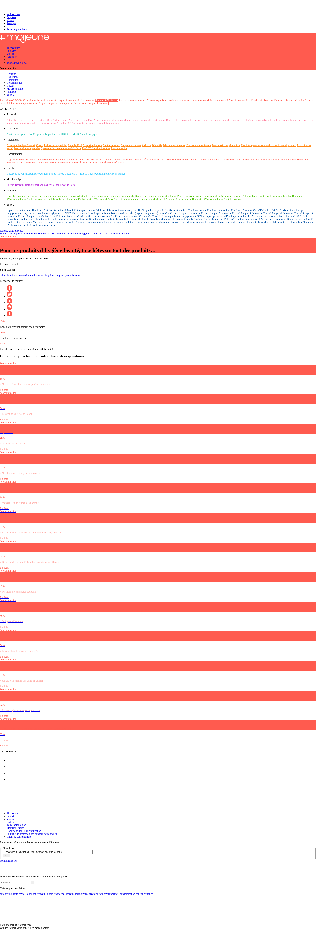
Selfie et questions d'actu (97, 216)
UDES (64, 134)
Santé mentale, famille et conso (30, 123)
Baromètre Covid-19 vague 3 (236, 213)
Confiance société (197, 210)
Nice (71, 120)
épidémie (50, 893)
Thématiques (13, 14)
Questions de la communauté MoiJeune (61, 148)
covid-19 (23, 893)
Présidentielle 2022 (281, 196)
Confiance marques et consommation (187, 100)
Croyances (38, 134)
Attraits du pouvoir (270, 145)
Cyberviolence (51, 184)
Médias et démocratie (275, 222)
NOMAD (74, 134)
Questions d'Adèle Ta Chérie (80, 173)
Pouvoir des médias (191, 120)
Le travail (61, 210)
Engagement (188, 216)
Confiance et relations (176, 210)
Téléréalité (121, 219)
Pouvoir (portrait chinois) (101, 213)
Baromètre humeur (92, 145)
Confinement (26, 219)
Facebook (38, 184)
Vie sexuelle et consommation (267, 216)
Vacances (33, 103)
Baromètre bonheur (17, 145)
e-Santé (92, 210)
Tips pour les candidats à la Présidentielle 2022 (57, 199)
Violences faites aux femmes (111, 210)
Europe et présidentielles (207, 196)
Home (3, 233)
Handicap (37, 210)
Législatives (236, 199)
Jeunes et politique (167, 196)
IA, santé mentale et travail (42, 225)
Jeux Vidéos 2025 (9, 100)
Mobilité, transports (77, 210)
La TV (73, 103)
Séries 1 (4, 103)
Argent (42, 103)
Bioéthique (143, 210)
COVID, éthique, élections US (235, 216)
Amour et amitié (119, 148)
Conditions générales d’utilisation (24, 830)
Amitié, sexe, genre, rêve (19, 134)
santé (15, 893)
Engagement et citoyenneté (21, 213)
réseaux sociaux (74, 893)
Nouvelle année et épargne (51, 100)
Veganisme (161, 100)
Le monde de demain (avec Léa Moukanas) (149, 219)
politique (33, 893)
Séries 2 (309, 100)
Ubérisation (298, 100)
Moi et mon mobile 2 (240, 100)
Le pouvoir (81, 213)
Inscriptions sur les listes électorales (71, 196)
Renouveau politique (146, 196)
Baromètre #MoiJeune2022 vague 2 (100, 199)
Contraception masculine (19, 222)
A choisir (146, 145)
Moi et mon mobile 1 (217, 100)
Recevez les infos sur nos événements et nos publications (32, 851)
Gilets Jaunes (158, 120)
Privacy (10, 184)
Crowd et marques (86, 103)
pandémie (60, 893)
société (99, 893)
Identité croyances (250, 145)
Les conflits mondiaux (107, 123)
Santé (22, 100)
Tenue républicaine (171, 216)
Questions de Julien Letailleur (22, 173)
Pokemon (102, 103)
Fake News (94, 120)
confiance (141, 893)
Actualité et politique (231, 196)
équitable (51, 275)
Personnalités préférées (254, 210)
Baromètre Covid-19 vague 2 (205, 213)
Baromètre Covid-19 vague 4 (266, 213)
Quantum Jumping (129, 199)
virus (85, 893)
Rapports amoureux (131, 145)
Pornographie (157, 210)
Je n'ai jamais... (288, 145)
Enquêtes (11, 17)
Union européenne (99, 196)
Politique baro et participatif (256, 196)
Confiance (236, 210)
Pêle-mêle (157, 145)
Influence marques (18, 103)
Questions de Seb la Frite (51, 173)
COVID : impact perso (207, 216)
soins (77, 275)
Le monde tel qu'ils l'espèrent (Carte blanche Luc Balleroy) (203, 219)
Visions (151, 100)
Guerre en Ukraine (211, 120)
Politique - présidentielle (122, 196)
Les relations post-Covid (71, 216)
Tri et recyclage (294, 222)
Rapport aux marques (58, 103)
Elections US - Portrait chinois (52, 120)
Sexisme (284, 210)
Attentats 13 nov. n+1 (18, 120)
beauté (10, 275)
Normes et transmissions (198, 145)
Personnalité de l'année (83, 123)
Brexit (33, 120)
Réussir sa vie (178, 222)
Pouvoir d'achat (263, 120)
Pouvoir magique (88, 134)
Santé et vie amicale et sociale (73, 219)
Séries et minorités (304, 219)
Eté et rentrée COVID (149, 216)
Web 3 (72, 222)
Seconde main (73, 100)
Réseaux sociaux (24, 184)
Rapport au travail (291, 120)
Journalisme (13, 219)
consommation (22, 275)
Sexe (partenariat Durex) (281, 219)
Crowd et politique (16, 196)
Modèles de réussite (196, 222)
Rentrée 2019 (173, 120)
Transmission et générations (226, 145)
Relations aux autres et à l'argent (251, 219)
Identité (31, 145)
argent (92, 893)
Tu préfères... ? (52, 134)
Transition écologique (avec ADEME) (55, 213)
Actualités (62, 123)
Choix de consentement (19, 836)
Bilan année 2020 (293, 216)
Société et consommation (124, 216)
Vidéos (10, 20)
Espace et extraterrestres (19, 210)
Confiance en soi (111, 145)
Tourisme (269, 100)
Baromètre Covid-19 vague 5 (297, 213)
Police (306, 216)
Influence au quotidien (55, 145)
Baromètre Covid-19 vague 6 (22, 216)
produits (69, 275)
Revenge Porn (67, 184)
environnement (38, 275)
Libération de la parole (45, 219)
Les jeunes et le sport (245, 222)
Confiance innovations (218, 210)
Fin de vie (276, 120)
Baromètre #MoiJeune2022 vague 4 (210, 199)
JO (69, 123)
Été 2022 (87, 148)
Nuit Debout (80, 120)
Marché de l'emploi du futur (118, 222)
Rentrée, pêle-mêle (141, 120)
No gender (131, 210)
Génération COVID (48, 216)
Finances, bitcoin (283, 100)
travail (41, 893)
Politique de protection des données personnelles (32, 833)
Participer (11, 23)
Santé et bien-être (101, 148)
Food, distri (257, 100)
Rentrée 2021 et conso (106, 100)
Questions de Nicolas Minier (110, 173)
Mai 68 (127, 120)
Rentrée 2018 (75, 145)
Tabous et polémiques (174, 145)
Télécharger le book (17, 29)
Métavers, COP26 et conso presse (50, 222)
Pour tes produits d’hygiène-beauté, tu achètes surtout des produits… (96, 233)
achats (3, 275)
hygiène (60, 275)
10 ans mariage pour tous (147, 222)
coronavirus (6, 893)
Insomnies (165, 222)
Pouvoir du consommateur (132, 100)
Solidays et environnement (90, 222)
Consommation (29, 233)
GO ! (6, 855)
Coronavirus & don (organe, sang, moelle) (136, 213)
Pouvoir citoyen (185, 196)
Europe (299, 210)
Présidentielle (184, 199)
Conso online (88, 100)
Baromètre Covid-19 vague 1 (174, 213)
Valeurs (39, 145)
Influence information (112, 120)
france (149, 893)
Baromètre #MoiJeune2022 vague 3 (158, 199)
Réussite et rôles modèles (221, 222)
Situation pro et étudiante (102, 219)
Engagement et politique (39, 196)
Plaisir (260, 222)
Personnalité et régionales (27, 148)
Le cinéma (31, 100)
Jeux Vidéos (273, 210)
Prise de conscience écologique (238, 120)
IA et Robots (49, 210)
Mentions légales (15, 827)
